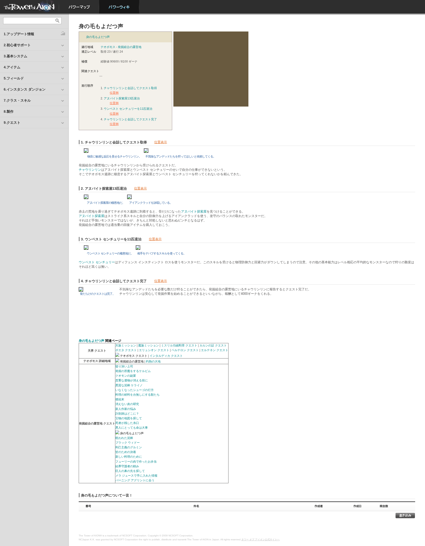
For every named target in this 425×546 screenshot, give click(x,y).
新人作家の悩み (125, 409)
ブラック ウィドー (127, 442)
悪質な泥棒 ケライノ (129, 385)
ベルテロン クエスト (185, 350)
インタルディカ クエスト (166, 356)
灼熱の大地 (153, 361)
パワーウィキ (119, 7)
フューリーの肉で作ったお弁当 (136, 461)
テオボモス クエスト (133, 356)
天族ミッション (125, 345)
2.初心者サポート (17, 45)
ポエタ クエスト (126, 350)
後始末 (119, 399)
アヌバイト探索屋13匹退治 (122, 98)
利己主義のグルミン (128, 447)
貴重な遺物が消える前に (131, 380)
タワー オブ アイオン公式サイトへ (260, 539)
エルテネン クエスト (214, 350)
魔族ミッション (148, 345)
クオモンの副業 (125, 375)
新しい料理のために (128, 456)
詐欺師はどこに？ (127, 413)
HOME (29, 7)
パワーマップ (79, 7)
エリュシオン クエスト (154, 350)
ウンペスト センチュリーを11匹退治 (128, 108)
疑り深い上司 (124, 366)
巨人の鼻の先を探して (130, 471)
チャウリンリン (90, 170)
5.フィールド (14, 78)
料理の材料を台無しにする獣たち (137, 394)
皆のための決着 (125, 452)
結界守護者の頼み (127, 466)
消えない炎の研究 (127, 404)
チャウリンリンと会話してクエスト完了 (130, 119)
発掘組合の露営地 (129, 47)
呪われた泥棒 (124, 438)
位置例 (114, 92)
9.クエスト (12, 123)
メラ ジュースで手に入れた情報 (136, 475)
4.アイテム (12, 67)
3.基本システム (15, 56)
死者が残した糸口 (127, 423)
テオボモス (108, 47)
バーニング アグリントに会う (134, 480)
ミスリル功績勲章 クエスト (179, 345)
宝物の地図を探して (128, 418)
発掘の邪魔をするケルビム (133, 371)
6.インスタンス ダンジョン (25, 89)
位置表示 (160, 142)
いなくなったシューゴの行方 (134, 390)
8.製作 (9, 111)
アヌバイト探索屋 (194, 211)
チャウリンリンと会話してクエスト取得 (130, 88)
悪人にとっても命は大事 (131, 427)
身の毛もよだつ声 (98, 37)
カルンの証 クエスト (213, 345)
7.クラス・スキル (17, 100)
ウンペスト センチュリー (97, 262)
